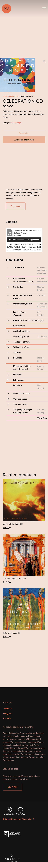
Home (5, 96)
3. (21, 250)
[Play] (10, 240)
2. (21, 247)
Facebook (7, 709)
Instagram (7, 713)
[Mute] (31, 240)
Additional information (24, 140)
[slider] (36, 239)
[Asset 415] (6, 8)
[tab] (24, 133)
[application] (24, 239)
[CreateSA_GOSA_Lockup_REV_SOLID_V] (24, 811)
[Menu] (44, 9)
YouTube (7, 718)
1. (21, 244)
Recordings (14, 96)
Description (24, 133)
